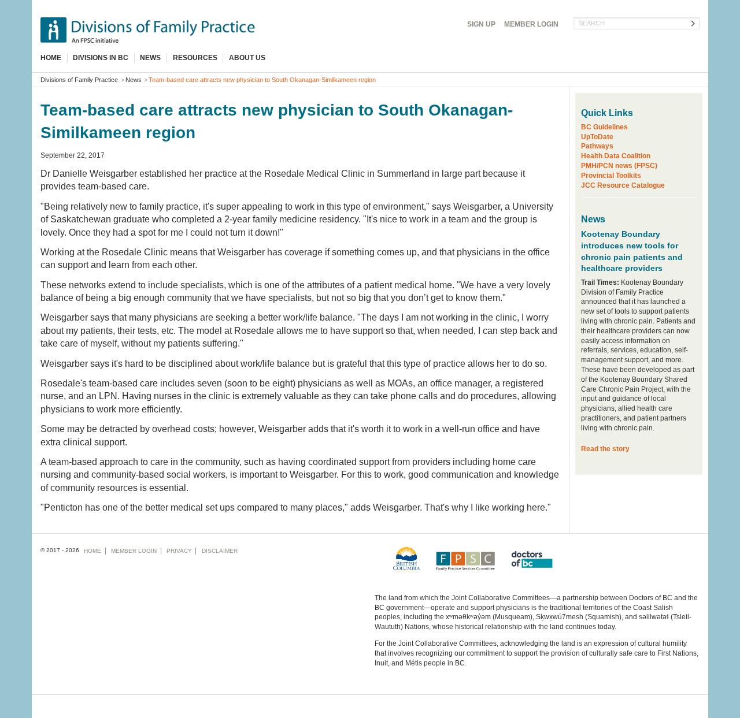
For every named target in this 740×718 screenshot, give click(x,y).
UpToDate (597, 137)
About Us (247, 58)
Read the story (605, 449)
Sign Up (481, 24)
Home (50, 58)
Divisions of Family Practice (79, 79)
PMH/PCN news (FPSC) (619, 166)
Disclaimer (220, 551)
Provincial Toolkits (611, 176)
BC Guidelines (604, 127)
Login (531, 24)
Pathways (597, 146)
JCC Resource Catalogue (623, 185)
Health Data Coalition (615, 156)
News (150, 58)
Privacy (179, 551)
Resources (195, 58)
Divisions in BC (100, 58)
